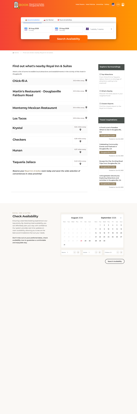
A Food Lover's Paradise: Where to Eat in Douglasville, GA (110, 130)
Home (16, 53)
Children (107, 252)
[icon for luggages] (113, 4)
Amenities (99, 4)
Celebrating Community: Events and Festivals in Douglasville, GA (108, 146)
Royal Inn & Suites (33, 171)
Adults (85, 252)
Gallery (106, 4)
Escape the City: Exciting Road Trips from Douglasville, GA (111, 162)
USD (118, 4)
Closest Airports (107, 104)
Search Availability (68, 38)
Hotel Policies (90, 4)
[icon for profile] (122, 4)
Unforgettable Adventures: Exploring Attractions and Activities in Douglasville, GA (110, 178)
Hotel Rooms (79, 4)
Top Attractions (107, 74)
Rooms (64, 252)
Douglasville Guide (108, 135)
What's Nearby (107, 91)
